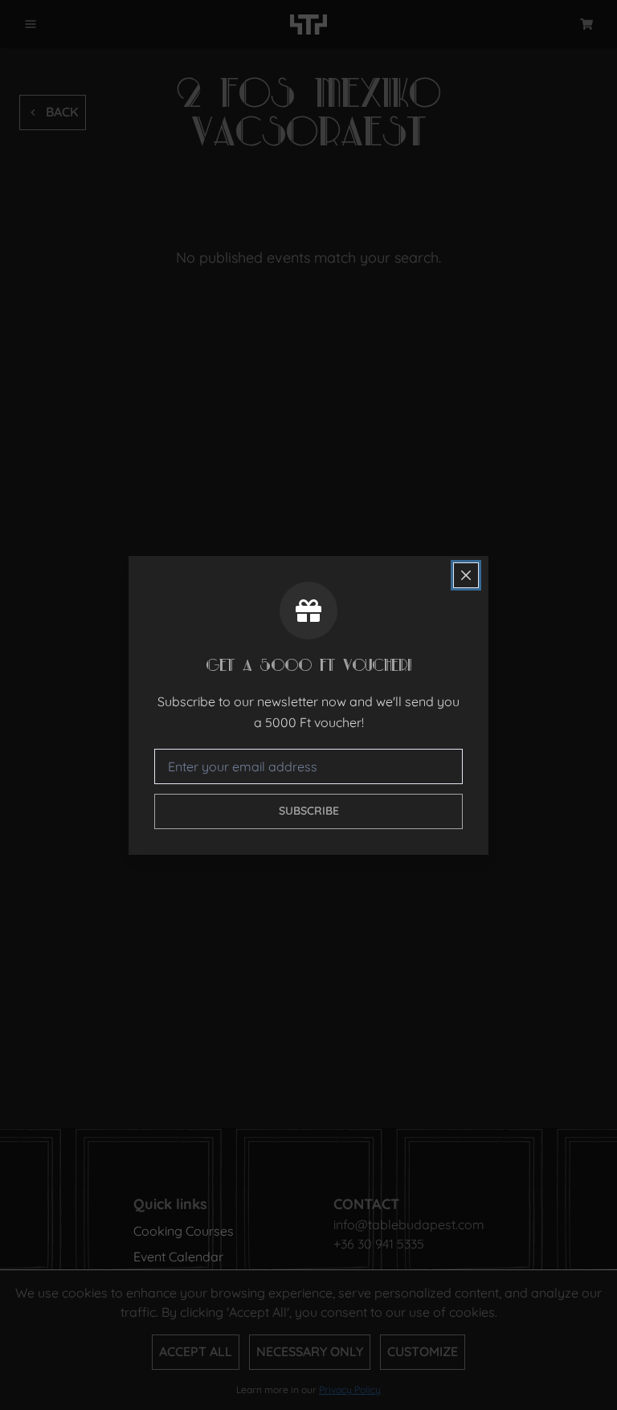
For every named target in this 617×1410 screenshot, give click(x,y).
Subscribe (309, 810)
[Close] (466, 575)
